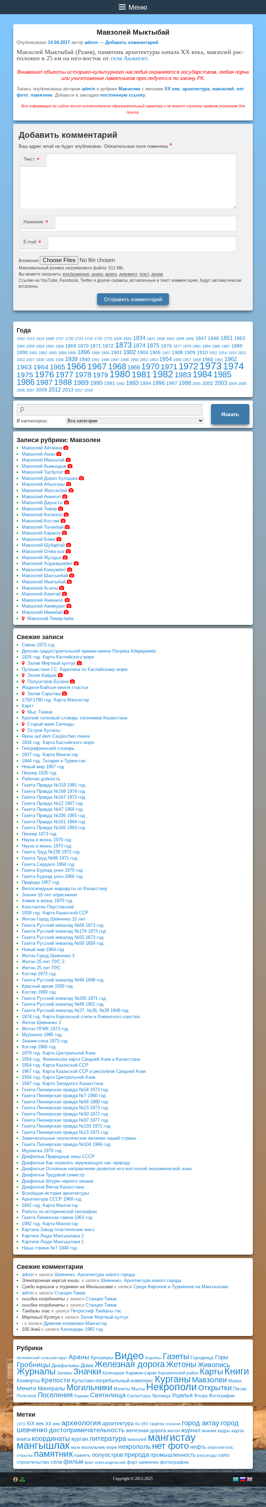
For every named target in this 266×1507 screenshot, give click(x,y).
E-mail (30, 241)
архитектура (196, 88)
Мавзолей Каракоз (41, 533)
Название (33, 221)
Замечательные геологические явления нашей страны (79, 1138)
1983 (183, 374)
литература (107, 1438)
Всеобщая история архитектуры (55, 1193)
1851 (226, 338)
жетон (173, 1430)
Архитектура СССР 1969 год (51, 1199)
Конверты (28, 1380)
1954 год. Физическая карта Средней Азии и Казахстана (81, 1059)
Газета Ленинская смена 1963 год (57, 1217)
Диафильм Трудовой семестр (53, 1174)
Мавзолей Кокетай (41, 593)
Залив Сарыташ (44, 693)
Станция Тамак (70, 1292)
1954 (165, 359)
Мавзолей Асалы (40, 588)
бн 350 (141, 1423)
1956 (177, 360)
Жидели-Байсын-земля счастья (55, 687)
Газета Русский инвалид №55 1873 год (63, 937)
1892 (43, 353)
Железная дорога (130, 1364)
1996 (158, 383)
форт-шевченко (143, 1462)
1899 (95, 353)
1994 (145, 383)
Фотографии (221, 1395)
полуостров (107, 1454)
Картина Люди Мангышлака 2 (53, 1235)
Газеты (176, 1356)
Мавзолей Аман (38, 454)
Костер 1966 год (39, 1046)
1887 (226, 346)
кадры (224, 1430)
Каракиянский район (178, 1373)
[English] (249, 1479)
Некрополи (171, 1386)
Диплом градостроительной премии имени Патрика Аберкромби (89, 651)
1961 (219, 360)
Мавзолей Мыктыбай (43, 581)
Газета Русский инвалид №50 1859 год (63, 943)
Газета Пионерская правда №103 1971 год (66, 1126)
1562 (21, 339)
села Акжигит (128, 58)
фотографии (174, 1462)
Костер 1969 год (39, 992)
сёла (56, 1462)
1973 (211, 365)
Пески (240, 1388)
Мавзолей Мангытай (43, 460)
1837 (151, 339)
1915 (232, 353)
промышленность (173, 1455)
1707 (59, 339)
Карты (211, 1371)
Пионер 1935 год (39, 772)
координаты (51, 1438)
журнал (190, 1430)
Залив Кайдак (41, 675)
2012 (54, 390)
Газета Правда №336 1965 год (53, 815)
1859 (40, 346)
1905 (155, 352)
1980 (119, 374)
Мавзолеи (129, 88)
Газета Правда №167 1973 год (53, 797)
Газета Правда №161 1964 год (53, 821)
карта (237, 1430)
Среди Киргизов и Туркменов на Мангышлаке (180, 1286)
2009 (41, 390)
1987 (44, 382)
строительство (33, 1462)
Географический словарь (48, 748)
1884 (206, 346)
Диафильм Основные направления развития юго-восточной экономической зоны (107, 1168)
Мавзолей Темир (39, 508)
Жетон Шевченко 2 (41, 1022)
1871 (95, 346)
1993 (132, 382)
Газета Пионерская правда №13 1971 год (65, 1132)
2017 (79, 390)
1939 (71, 359)
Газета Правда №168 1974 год (53, 791)
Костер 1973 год (39, 973)
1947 (115, 360)
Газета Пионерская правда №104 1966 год (66, 1144)
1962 (230, 359)
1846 (190, 339)
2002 (207, 383)
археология (81, 1423)
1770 (108, 339)
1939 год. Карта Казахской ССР (55, 912)
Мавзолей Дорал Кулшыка (50, 478)
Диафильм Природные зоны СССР (58, 1156)
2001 (197, 384)
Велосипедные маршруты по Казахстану (64, 888)
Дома (87, 1365)
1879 (187, 346)
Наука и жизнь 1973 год (46, 846)
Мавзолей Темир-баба (50, 618)
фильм (73, 1461)
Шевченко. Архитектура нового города (94, 1274)
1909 (189, 352)
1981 (141, 374)
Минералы (51, 1388)
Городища (202, 1357)
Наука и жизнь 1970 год (46, 839)
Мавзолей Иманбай (42, 612)
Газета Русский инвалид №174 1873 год (64, 931)
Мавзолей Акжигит (41, 496)
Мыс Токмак (40, 712)
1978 (83, 374)
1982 (162, 374)
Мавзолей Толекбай (42, 527)
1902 (129, 352)
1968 (117, 366)
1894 (62, 353)
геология (172, 1424)
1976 (44, 374)
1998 (185, 383)
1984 (202, 374)
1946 (105, 360)
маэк (75, 1447)
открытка (25, 1455)
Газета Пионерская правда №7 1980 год (64, 1095)
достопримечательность (87, 1430)
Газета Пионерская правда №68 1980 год (65, 1101)
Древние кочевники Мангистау (75, 1323)
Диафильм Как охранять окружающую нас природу (76, 1162)
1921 (242, 353)
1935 (50, 360)
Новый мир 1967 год (43, 766)
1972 (188, 366)
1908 (177, 352)
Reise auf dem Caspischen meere (56, 736)
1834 (139, 338)
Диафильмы (65, 1365)
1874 (139, 346)
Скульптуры (139, 1395)
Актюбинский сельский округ (42, 1358)
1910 (202, 352)
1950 (134, 360)
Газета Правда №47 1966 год (52, 809)
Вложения (29, 260)
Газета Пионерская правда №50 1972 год (65, 1113)
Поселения (55, 1395)
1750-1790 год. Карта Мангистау (55, 699)
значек (209, 1430)
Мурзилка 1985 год (42, 1034)
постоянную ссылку (122, 95)
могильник (93, 1447)
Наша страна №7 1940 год (49, 1247)
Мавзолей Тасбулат (42, 472)
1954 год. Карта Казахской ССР (55, 1065)
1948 (125, 360)
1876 (166, 346)
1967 (97, 366)
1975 (25, 375)
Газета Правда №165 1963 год (53, 827)
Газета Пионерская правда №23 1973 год (65, 1107)
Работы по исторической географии (59, 1211)
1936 (59, 360)
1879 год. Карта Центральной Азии (58, 1053)
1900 (105, 353)
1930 (40, 360)
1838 (161, 339)
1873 (123, 345)
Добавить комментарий (131, 42)
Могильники (89, 1387)
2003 (221, 383)
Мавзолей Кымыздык (44, 466)
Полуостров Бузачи (48, 681)
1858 (30, 346)
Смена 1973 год (38, 644)
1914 (223, 353)
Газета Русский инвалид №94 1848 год (63, 980)
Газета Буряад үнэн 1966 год (52, 876)
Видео (129, 1355)
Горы (221, 1357)
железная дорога (146, 1430)
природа (136, 1454)
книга (23, 1439)
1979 (100, 375)
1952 (144, 360)
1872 (108, 346)
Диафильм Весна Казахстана (53, 1187)
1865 (50, 346)
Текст (29, 159)
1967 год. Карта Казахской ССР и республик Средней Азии (84, 1071)
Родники (81, 1396)
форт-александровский (105, 1462)
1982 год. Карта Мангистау (50, 1223)
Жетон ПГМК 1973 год (45, 1028)
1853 (239, 338)
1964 (40, 367)
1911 (213, 353)
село (223, 1455)
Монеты (122, 1388)
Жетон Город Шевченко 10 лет (54, 919)
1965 (57, 367)
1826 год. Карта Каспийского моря (58, 657)
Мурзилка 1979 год (42, 1150)
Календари (113, 1373)
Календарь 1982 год (82, 1329)
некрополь (134, 1446)
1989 (81, 382)
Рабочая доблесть (41, 778)
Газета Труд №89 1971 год (49, 858)
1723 (79, 339)
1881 (197, 346)
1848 (213, 338)
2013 (67, 390)
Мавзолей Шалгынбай (45, 575)
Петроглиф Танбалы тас (96, 1310)
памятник (41, 95)
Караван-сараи (141, 1372)
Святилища (108, 1395)
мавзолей (223, 88)
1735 (98, 339)
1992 (120, 384)
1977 (64, 374)
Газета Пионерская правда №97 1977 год (65, 1120)
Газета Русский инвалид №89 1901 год (63, 1004)
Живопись (214, 1365)
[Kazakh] (235, 1479)
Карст (28, 705)
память (82, 1455)
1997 (171, 383)
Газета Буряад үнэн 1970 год (52, 870)
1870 (83, 346)
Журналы (36, 1371)
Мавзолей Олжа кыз (43, 551)
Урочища (161, 1395)
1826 (118, 339)
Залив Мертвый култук (51, 663)
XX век (172, 88)
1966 (76, 366)
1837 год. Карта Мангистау (50, 754)
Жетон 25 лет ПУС (41, 967)
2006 (21, 390)
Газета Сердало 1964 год (48, 864)
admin (91, 42)
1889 (236, 346)
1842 (170, 339)
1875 (153, 346)
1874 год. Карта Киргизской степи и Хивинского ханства (81, 1016)
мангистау (172, 1437)
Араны (79, 1357)
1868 (59, 346)
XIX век (35, 1423)
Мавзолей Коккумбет (44, 569)
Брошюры (102, 1357)
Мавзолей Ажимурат (43, 606)
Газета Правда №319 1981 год (53, 785)
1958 (197, 360)
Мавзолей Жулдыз (41, 557)
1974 (233, 366)
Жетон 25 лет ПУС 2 (43, 961)
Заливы (64, 1373)
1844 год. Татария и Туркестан (54, 760)
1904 (142, 352)
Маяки (234, 1380)
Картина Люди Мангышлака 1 (53, 1241)
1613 (30, 339)
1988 (63, 382)
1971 (169, 366)
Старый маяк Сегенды (50, 724)
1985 (222, 374)
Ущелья (182, 1395)
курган (79, 1439)
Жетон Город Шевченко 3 (48, 955)
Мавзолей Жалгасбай (44, 490)
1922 (21, 360)
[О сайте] (15, 1479)
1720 (69, 339)
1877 (177, 346)
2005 (242, 384)
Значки (87, 1371)
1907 (166, 353)
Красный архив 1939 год (47, 986)
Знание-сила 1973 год (45, 1040)
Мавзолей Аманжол (42, 600)
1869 (70, 346)
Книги (236, 1371)
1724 (89, 339)
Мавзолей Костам (40, 520)
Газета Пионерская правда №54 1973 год (65, 1089)
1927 (30, 360)
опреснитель (220, 1447)
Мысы (138, 1388)
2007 (30, 390)
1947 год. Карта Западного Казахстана (62, 1083)
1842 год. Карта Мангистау (50, 1205)
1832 (127, 339)
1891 (33, 353)
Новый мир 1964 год (43, 949)
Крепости (55, 1380)
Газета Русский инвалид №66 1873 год (63, 925)
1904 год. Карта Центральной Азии (58, 1077)
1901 (116, 352)
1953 (154, 360)
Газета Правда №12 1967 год (52, 803)
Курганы (172, 1379)
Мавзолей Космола (42, 514)
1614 (40, 339)
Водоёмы (153, 1358)
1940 (84, 359)
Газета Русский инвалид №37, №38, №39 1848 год (75, 1010)
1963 (24, 367)
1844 (180, 339)
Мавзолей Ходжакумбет (47, 563)
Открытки (215, 1387)
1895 (72, 353)
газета (157, 1423)
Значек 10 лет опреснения (49, 894)
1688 (50, 339)
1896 (84, 352)
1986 (26, 382)
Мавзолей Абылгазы (43, 484)
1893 (52, 353)
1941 (95, 360)
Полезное (26, 1395)
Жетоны (181, 1364)
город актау (200, 1423)
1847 (200, 338)
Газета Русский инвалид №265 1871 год (64, 998)
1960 (207, 359)
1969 (133, 367)
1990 (96, 383)
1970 (150, 366)
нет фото (170, 1446)
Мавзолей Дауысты (42, 502)
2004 (233, 384)
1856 (21, 346)
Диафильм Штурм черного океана (57, 1181)
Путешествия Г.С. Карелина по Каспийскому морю (75, 669)
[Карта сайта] (22, 1479)
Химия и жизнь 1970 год (47, 900)
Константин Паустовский (48, 906)
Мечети (26, 1388)
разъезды (207, 1455)
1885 (216, 346)
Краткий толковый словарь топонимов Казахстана (74, 717)
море (111, 1447)
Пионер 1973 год (39, 833)
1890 (22, 352)
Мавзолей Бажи (38, 539)
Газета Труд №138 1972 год (51, 851)
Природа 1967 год (40, 882)
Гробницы (33, 1365)
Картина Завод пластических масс (58, 1229)
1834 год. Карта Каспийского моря (58, 742)
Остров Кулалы (43, 730)
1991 (109, 383)
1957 (187, 360)
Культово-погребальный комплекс (112, 1380)
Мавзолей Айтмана (42, 447)
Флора (200, 1395)
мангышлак (43, 1445)
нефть (198, 1447)
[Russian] (242, 1479)
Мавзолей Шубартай (43, 545)
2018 (89, 390)
